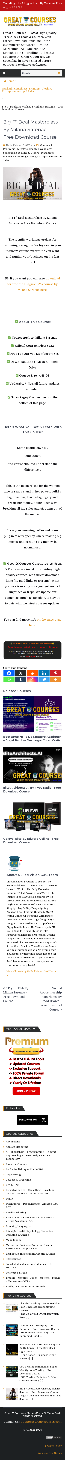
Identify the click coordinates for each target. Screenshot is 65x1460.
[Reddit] (32, 673)
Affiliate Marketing (17, 1146)
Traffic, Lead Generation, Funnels (25, 1286)
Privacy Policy (53, 1445)
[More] (55, 679)
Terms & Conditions (50, 1453)
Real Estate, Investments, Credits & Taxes (30, 1253)
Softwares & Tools (16, 1272)
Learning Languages (18, 1226)
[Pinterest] (55, 673)
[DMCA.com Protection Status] (54, 1438)
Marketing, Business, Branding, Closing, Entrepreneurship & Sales (27, 90)
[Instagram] (32, 679)
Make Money (13, 1240)
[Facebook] (9, 673)
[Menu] (10, 73)
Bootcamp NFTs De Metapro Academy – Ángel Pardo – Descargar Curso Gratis (32, 738)
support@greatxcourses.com (41, 1421)
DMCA (9, 1198)
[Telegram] (44, 679)
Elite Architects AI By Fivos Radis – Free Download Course (32, 789)
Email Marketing (16, 1212)
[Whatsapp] (9, 679)
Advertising (13, 1141)
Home (10, 81)
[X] (20, 673)
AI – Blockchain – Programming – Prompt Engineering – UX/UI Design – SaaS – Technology (31, 1155)
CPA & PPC (12, 1185)
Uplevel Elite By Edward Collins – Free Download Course (31, 840)
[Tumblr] (20, 679)
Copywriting (13, 1174)
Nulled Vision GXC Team (20, 145)
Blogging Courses (16, 1164)
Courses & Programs (18, 1179)
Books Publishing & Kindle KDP (24, 1169)
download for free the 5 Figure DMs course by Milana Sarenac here (33, 284)
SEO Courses (13, 1259)
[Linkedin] (44, 673)
